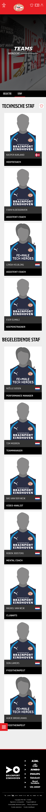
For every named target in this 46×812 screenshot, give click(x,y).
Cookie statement (16, 807)
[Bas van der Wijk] (23, 476)
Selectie (7, 93)
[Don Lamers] (23, 640)
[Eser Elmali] (23, 297)
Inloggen (41, 5)
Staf (20, 93)
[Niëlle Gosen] (23, 366)
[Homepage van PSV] (19, 7)
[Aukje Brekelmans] (23, 695)
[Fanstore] (31, 5)
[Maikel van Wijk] (23, 585)
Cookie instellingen (29, 807)
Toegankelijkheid (31, 802)
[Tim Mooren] (23, 421)
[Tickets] (37, 5)
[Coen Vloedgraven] (23, 187)
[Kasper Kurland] (23, 132)
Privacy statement (32, 804)
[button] (4, 727)
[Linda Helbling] (23, 242)
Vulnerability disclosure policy (16, 804)
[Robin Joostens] (23, 530)
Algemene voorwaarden (17, 802)
